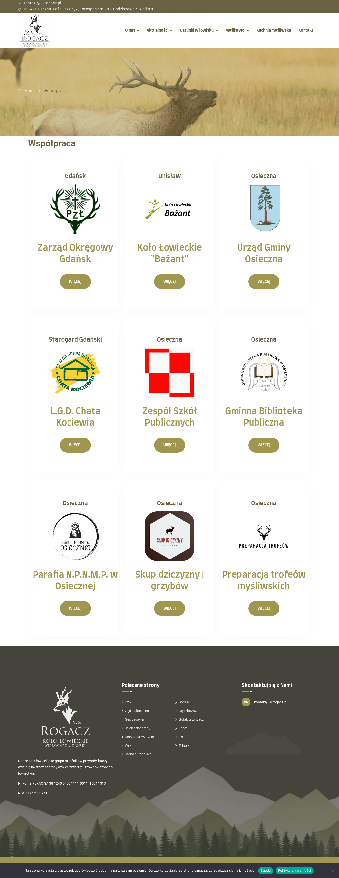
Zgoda (266, 870)
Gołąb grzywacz (191, 719)
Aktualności (157, 30)
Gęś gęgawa (134, 719)
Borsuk (184, 702)
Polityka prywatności (294, 870)
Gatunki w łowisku (197, 30)
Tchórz (184, 746)
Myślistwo (235, 30)
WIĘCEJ (75, 282)
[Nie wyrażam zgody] (332, 870)
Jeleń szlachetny (137, 728)
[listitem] (66, 803)
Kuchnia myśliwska (273, 30)
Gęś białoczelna (137, 711)
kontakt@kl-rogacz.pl (42, 3)
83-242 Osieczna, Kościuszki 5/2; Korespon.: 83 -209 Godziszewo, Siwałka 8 (87, 9)
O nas (130, 30)
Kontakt (305, 30)
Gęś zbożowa (189, 711)
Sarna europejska (138, 754)
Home (30, 91)
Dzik (128, 702)
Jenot (183, 728)
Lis (181, 737)
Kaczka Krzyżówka (139, 737)
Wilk (128, 746)
